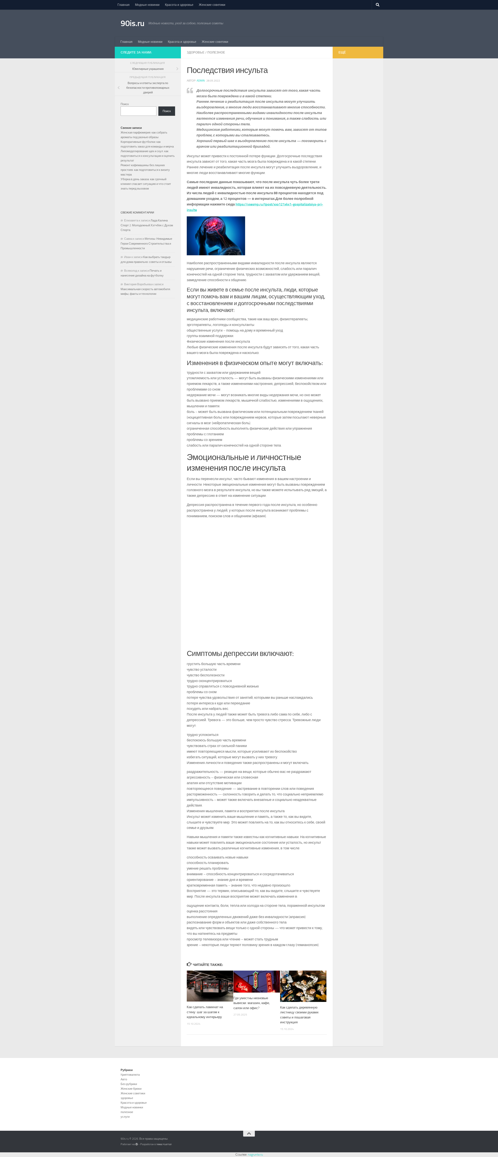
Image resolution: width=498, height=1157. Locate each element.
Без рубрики (129, 1084)
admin (201, 80)
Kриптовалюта (130, 1074)
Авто (124, 1079)
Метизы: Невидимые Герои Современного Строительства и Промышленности (146, 243)
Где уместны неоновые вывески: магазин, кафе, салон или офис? (251, 1003)
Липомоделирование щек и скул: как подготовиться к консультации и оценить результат (148, 155)
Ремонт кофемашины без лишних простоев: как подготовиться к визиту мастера (145, 169)
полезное (216, 52)
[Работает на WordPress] (136, 1144)
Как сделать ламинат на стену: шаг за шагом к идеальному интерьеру (205, 1012)
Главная (123, 5)
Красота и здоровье (179, 5)
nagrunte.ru (255, 1154)
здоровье (195, 52)
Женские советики (212, 5)
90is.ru (133, 23)
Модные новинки (147, 5)
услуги (125, 1116)
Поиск (125, 104)
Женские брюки (131, 1088)
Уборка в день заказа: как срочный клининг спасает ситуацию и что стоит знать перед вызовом (146, 183)
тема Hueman (164, 1144)
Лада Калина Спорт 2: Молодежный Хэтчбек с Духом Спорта (147, 225)
